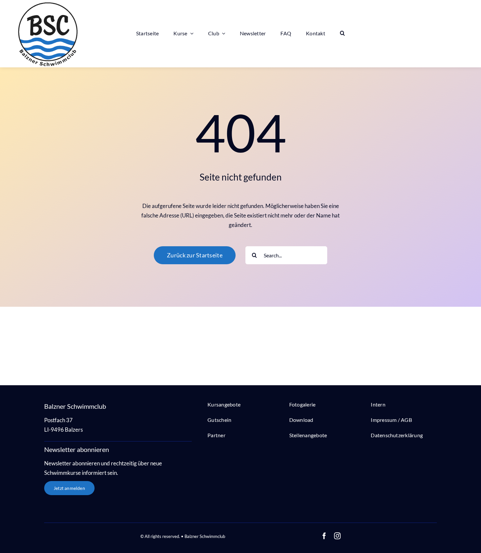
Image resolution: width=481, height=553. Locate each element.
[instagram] (337, 536)
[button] (342, 33)
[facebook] (324, 536)
